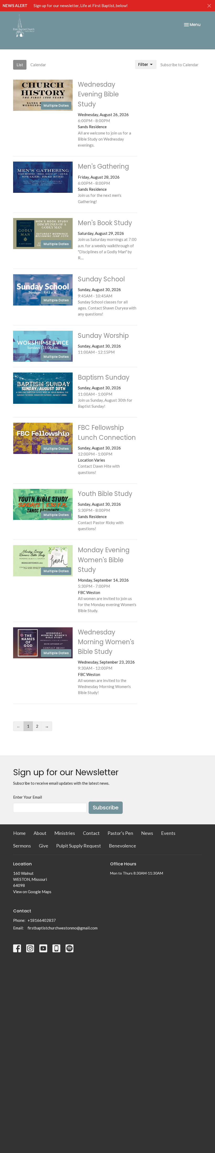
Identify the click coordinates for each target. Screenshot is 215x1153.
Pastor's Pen (120, 833)
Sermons (22, 846)
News (147, 833)
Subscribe (106, 807)
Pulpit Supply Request (78, 846)
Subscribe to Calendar (179, 64)
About (40, 833)
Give (43, 846)
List (20, 64)
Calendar (38, 64)
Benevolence (122, 846)
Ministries (64, 833)
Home (19, 833)
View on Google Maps (32, 891)
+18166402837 (42, 920)
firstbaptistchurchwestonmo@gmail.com (63, 927)
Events (168, 833)
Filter (143, 64)
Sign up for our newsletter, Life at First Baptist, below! (81, 5)
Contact (91, 833)
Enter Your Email (27, 797)
